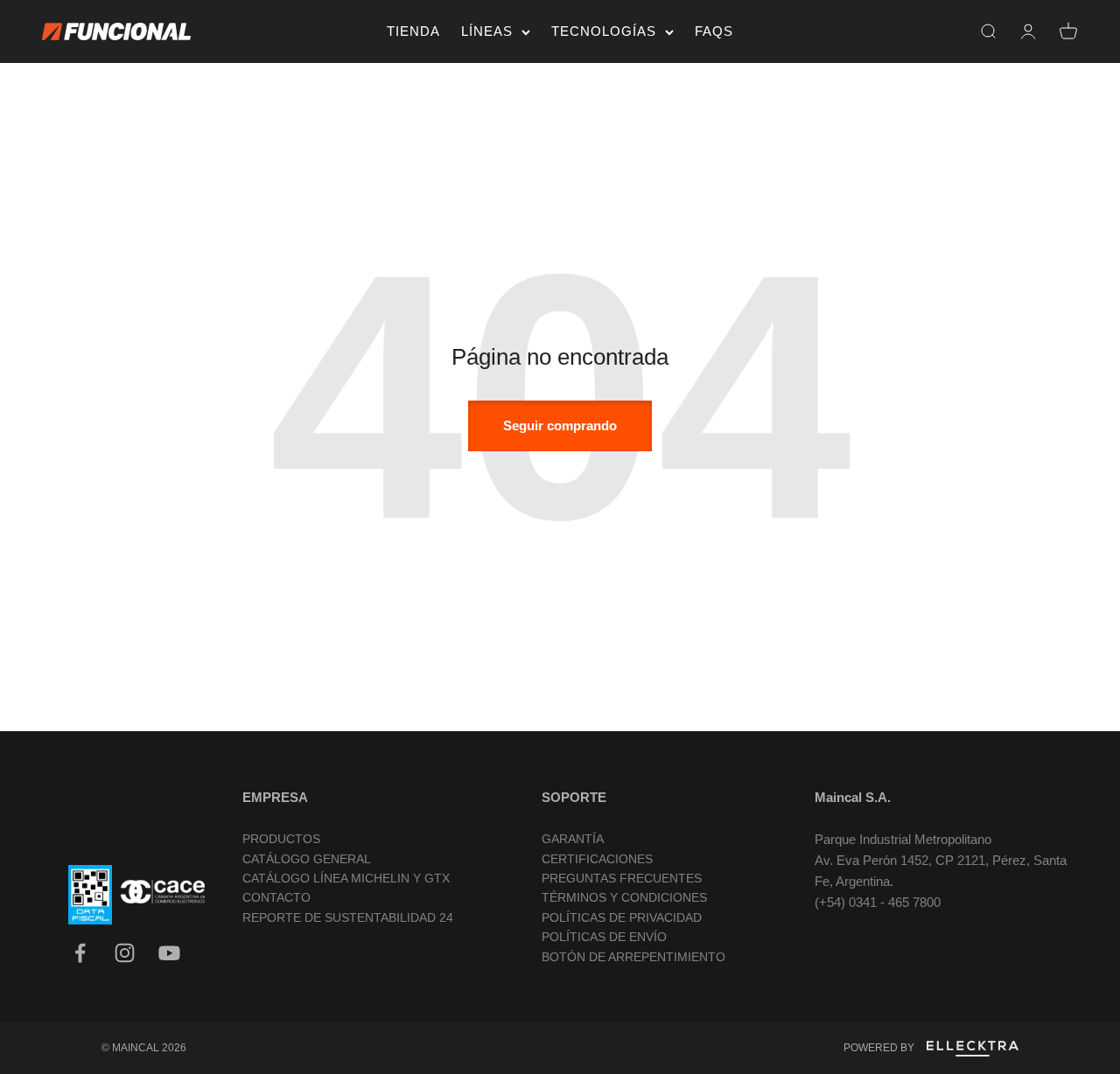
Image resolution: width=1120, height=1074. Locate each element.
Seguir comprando (560, 425)
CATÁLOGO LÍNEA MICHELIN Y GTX (346, 878)
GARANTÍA (573, 839)
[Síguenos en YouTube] (169, 953)
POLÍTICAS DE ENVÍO (604, 937)
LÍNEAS (487, 31)
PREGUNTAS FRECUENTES (622, 878)
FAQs (714, 31)
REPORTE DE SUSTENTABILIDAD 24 (347, 917)
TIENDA (413, 31)
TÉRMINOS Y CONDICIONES (624, 897)
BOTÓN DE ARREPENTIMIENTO (633, 957)
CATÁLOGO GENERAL (306, 859)
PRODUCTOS (281, 839)
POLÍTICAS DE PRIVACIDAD (622, 917)
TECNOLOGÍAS (603, 31)
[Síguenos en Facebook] (80, 953)
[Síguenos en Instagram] (124, 953)
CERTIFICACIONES (597, 859)
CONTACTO (276, 897)
